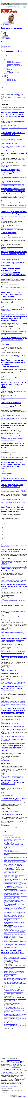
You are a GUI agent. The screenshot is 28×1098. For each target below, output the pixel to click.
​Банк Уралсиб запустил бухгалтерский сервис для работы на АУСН (12, 405)
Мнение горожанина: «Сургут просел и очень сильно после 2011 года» (14, 1002)
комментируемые (17, 953)
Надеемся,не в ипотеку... (10, 1024)
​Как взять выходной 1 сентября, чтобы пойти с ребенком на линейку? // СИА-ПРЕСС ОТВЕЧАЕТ (14, 871)
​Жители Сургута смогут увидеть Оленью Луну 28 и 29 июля (15, 942)
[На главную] (10, 13)
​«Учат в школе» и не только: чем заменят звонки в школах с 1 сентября (14, 863)
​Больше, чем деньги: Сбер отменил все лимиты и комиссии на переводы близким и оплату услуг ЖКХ (13, 488)
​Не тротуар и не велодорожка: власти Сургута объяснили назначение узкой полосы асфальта (14, 904)
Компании (9, 78)
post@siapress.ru (16, 1067)
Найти (17, 93)
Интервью (9, 69)
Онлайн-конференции (13, 72)
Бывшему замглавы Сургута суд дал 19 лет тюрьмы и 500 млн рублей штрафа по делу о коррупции (15, 928)
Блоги (8, 71)
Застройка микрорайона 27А (8, 97)
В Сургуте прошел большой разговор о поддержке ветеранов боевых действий (15, 860)
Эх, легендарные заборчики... (11, 1007)
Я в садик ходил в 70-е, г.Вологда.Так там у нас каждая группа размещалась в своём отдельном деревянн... (15, 967)
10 (4, 537)
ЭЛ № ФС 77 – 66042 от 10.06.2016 (10, 1072)
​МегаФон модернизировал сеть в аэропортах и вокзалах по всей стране (14, 425)
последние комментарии (11, 950)
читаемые (5, 953)
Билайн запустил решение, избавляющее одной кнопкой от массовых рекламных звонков (13, 465)
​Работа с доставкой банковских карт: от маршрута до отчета (14, 253)
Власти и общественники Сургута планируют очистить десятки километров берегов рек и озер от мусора (15, 883)
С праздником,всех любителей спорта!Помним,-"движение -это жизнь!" (14, 988)
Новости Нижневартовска (14, 62)
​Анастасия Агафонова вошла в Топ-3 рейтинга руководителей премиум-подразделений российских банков (14, 317)
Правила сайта (4, 1086)
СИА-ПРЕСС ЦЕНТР (18, 1062)
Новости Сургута (11, 61)
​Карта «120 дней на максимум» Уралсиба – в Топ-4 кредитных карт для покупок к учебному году (14, 215)
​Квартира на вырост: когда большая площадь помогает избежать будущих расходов (12, 114)
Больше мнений (5, 825)
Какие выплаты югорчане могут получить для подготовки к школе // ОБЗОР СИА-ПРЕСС (15, 932)
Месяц (11, 835)
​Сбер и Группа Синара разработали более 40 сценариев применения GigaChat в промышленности (13, 271)
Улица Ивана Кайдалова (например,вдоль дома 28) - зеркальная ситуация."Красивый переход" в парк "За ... (15, 979)
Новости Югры (11, 66)
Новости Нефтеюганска (13, 64)
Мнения (6, 68)
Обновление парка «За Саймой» (14, 96)
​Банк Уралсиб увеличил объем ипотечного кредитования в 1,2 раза (14, 153)
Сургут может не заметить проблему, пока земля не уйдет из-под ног (15, 935)
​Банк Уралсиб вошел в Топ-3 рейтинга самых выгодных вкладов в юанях (13, 294)
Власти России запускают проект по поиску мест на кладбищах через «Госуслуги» (15, 1019)
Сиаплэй (6, 75)
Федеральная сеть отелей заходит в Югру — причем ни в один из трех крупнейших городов (15, 908)
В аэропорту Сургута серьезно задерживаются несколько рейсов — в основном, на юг (14, 839)
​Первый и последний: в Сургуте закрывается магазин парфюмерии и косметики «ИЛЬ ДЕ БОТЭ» (13, 900)
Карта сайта (4, 1092)
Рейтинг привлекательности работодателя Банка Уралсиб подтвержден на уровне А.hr (13, 191)
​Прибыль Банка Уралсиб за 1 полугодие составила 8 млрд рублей (13, 445)
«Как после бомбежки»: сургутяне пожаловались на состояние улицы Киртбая (15, 983)
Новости (6, 59)
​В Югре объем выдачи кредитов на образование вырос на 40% (11, 172)
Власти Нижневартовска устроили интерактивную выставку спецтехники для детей (15, 853)
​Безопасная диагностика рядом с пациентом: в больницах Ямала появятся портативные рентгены (14, 341)
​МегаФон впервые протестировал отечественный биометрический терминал (14, 235)
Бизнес (5, 76)
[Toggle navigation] (1, 57)
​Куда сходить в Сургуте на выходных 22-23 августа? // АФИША (15, 888)
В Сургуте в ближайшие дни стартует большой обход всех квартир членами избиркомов (14, 867)
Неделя (7, 835)
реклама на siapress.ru (25, 7)
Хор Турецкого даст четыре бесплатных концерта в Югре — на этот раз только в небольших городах (14, 876)
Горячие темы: (6, 94)
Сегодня (3, 835)
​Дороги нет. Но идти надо (12, 886)
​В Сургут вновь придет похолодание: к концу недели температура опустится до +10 (15, 857)
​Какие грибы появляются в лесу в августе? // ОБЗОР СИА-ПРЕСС (15, 896)
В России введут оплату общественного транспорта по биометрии (14, 913)
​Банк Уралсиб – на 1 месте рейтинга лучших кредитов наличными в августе (12, 509)
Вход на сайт (4, 55)
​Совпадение (8, 925)
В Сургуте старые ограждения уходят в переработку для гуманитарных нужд (14, 1009)
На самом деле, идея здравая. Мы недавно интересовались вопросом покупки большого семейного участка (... (15, 1016)
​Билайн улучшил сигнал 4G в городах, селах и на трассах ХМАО (13, 384)
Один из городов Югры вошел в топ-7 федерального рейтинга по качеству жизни (15, 939)
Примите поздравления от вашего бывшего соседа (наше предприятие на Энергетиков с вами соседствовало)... (15, 959)
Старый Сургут (8, 73)
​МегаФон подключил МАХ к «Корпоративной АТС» (13, 134)
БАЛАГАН (7, 84)
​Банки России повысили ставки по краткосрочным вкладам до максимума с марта (14, 922)
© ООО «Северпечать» (13, 1060)
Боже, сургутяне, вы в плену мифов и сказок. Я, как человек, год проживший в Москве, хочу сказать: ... (15, 999)
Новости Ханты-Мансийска (14, 65)
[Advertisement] (14, 1044)
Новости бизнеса (11, 80)
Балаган (6, 82)
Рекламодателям (14, 1086)
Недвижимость (11, 79)
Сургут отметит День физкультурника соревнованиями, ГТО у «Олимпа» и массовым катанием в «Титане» (14, 992)
